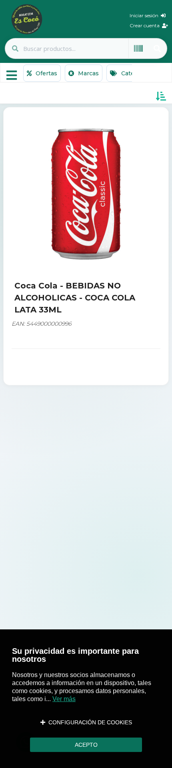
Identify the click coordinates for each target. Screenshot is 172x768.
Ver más (64, 698)
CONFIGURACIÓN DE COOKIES (88, 722)
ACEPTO (86, 745)
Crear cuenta (146, 25)
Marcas (87, 73)
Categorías (136, 73)
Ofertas (45, 73)
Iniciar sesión (145, 15)
